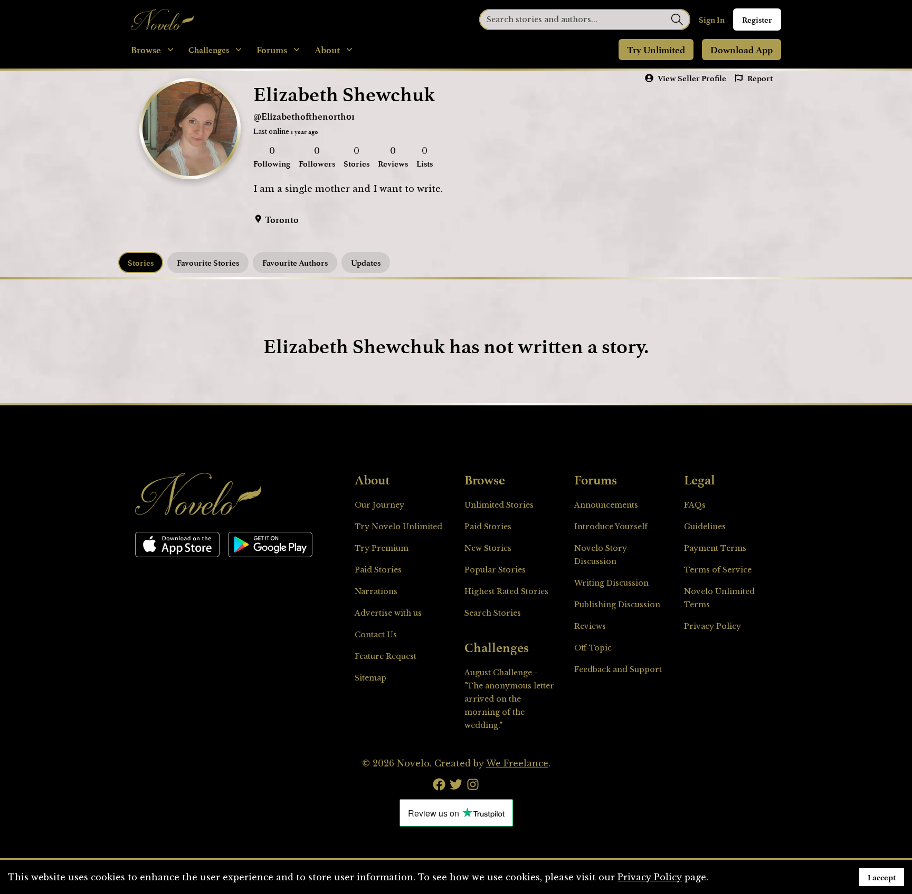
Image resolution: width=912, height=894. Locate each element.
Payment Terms (715, 548)
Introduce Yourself (611, 526)
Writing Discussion (611, 583)
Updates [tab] (366, 262)
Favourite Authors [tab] (295, 262)
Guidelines (705, 526)
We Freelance (517, 763)
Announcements (606, 505)
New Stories (487, 548)
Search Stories (492, 613)
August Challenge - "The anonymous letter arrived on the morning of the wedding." (509, 699)
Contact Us (376, 634)
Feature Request (385, 656)
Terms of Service (718, 570)
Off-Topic (593, 648)
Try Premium (381, 548)
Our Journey (379, 505)
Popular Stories (495, 570)
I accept (882, 877)
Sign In (712, 19)
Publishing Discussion (617, 604)
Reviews (590, 626)
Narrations (376, 591)
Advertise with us (388, 613)
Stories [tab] (141, 262)
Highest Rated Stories (506, 591)
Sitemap (370, 678)
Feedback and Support (618, 669)
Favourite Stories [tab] (208, 262)
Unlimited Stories (499, 505)
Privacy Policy (712, 626)
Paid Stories (378, 570)
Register (757, 19)
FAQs (695, 505)
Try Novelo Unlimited (398, 526)
